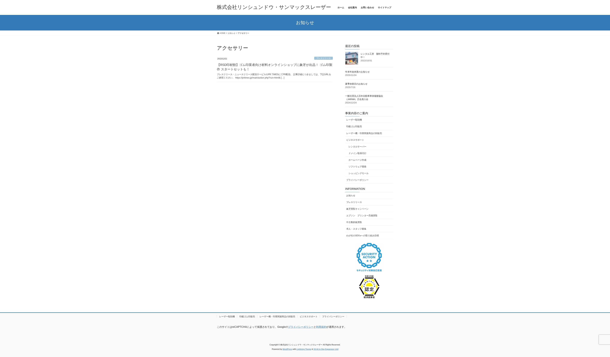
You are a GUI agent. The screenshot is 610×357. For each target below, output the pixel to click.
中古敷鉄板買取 (354, 222)
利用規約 (321, 327)
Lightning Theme (304, 349)
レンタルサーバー (357, 146)
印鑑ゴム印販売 (354, 126)
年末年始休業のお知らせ (357, 72)
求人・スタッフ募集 (356, 229)
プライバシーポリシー (357, 180)
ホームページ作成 (357, 160)
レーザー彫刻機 (354, 119)
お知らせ (350, 195)
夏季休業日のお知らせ (356, 84)
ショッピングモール (359, 173)
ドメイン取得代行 (357, 153)
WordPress (287, 349)
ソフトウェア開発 (357, 166)
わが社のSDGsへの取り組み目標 (362, 235)
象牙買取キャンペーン (357, 209)
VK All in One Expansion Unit (325, 349)
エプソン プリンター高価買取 (361, 215)
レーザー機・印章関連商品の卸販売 (364, 133)
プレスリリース (323, 58)
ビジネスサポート (355, 140)
